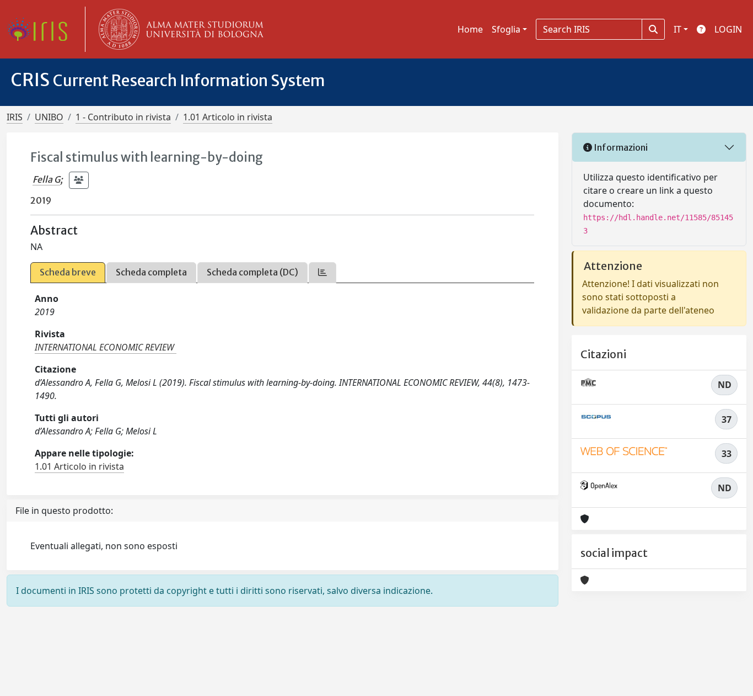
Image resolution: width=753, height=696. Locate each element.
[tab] (322, 272)
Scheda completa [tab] (151, 272)
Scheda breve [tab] (68, 272)
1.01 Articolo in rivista (227, 117)
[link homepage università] (178, 29)
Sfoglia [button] (506, 29)
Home (470, 29)
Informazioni (620, 147)
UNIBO (49, 117)
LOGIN (728, 29)
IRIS (15, 117)
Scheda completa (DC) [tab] (252, 272)
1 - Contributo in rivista (123, 117)
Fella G (46, 179)
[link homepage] (41, 29)
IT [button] (677, 29)
